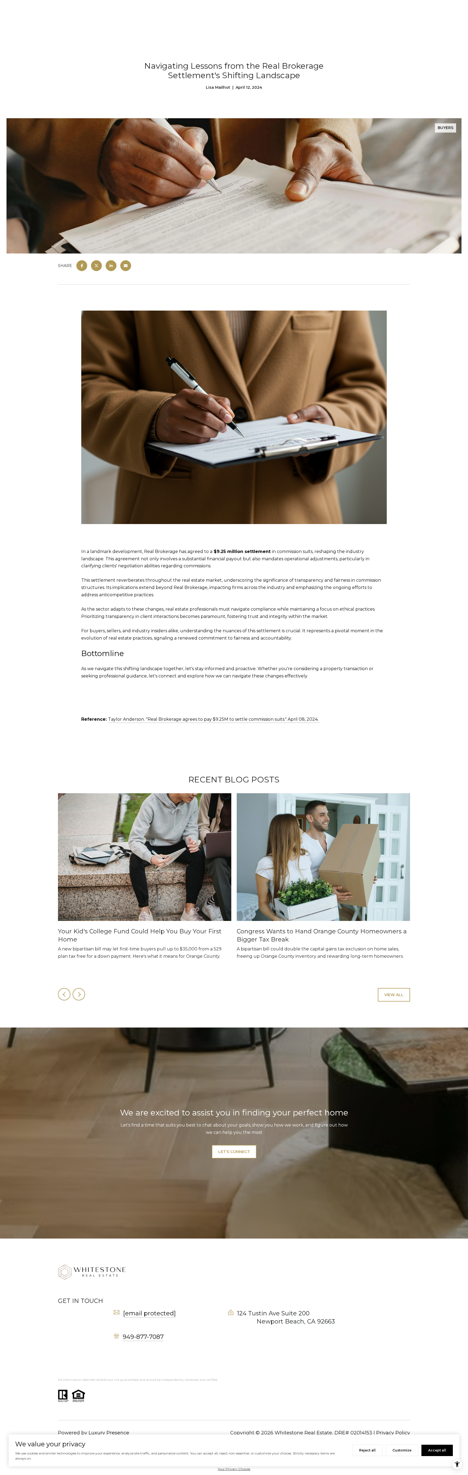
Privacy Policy (393, 1433)
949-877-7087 (143, 1337)
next (79, 994)
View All (394, 994)
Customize (401, 1450)
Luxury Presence (109, 1433)
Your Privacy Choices (234, 1469)
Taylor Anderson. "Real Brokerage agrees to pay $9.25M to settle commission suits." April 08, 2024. (214, 719)
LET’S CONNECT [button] (234, 1151)
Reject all (367, 1450)
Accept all (437, 1450)
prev (64, 994)
